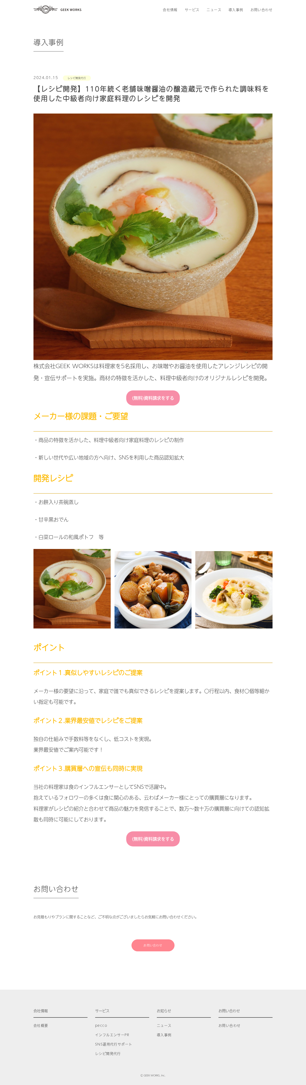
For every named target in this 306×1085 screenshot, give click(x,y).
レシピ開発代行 (77, 78)
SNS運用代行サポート (113, 1044)
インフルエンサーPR (112, 1034)
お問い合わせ (262, 9)
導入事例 (236, 9)
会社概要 (40, 1025)
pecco (101, 1025)
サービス (192, 9)
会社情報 (170, 9)
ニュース (214, 9)
